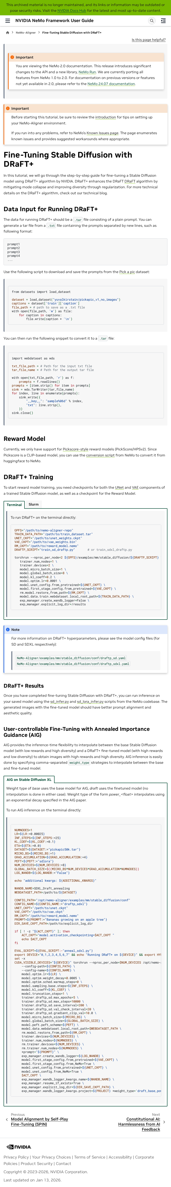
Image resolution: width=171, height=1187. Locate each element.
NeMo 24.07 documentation (111, 83)
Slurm (34, 504)
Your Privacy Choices (51, 1157)
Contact (63, 1163)
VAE (135, 487)
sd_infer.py (59, 701)
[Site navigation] (8, 20)
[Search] (152, 20)
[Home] (7, 32)
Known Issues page (102, 133)
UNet (119, 487)
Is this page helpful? (149, 39)
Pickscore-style (75, 449)
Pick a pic (127, 271)
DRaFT (129, 181)
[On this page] (163, 20)
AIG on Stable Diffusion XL (29, 779)
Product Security (37, 1163)
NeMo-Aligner (26, 32)
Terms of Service (89, 1157)
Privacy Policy (16, 1157)
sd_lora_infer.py (90, 701)
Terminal (14, 504)
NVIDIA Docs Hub (71, 10)
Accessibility (120, 1157)
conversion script (100, 455)
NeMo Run (87, 72)
